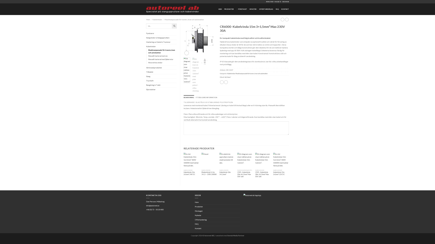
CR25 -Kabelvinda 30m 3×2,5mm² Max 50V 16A (262, 174)
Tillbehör (149, 72)
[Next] (213, 39)
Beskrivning (189, 97)
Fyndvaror (150, 33)
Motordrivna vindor (155, 63)
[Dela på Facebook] (222, 82)
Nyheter (253, 9)
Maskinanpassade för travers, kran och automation (184, 19)
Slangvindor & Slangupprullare (157, 38)
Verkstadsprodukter (154, 68)
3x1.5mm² (228, 77)
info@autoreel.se (152, 205)
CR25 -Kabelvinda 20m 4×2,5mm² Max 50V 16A (244, 174)
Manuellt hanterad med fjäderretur (160, 59)
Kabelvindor (157, 19)
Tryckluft (149, 81)
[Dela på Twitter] (226, 82)
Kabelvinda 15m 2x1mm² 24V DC (189, 173)
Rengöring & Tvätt (153, 85)
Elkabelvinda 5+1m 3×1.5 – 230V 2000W (209, 173)
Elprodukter (151, 89)
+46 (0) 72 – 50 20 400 (155, 209)
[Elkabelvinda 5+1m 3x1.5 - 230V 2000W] (209, 160)
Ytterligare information (206, 97)
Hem (220, 9)
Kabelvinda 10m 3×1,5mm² (225, 173)
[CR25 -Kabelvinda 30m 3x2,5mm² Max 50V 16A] (263, 160)
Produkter (229, 9)
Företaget (242, 9)
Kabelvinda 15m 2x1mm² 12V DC (279, 173)
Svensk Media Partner (235, 236)
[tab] (189, 97)
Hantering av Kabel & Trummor (158, 42)
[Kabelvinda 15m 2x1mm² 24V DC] (191, 160)
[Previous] (187, 39)
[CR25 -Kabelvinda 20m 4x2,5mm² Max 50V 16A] (245, 160)
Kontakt (285, 9)
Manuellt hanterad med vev (158, 56)
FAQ (277, 9)
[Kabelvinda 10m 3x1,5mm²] (227, 160)
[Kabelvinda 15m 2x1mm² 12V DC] (281, 160)
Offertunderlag (266, 9)
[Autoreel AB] (172, 9)
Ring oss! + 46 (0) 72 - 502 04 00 (277, 1)
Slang (148, 76)
